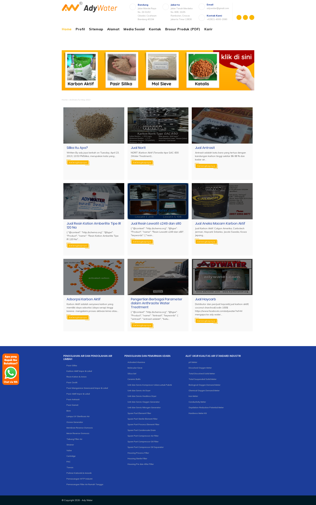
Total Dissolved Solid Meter (202, 373)
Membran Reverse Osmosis (79, 427)
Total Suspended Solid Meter (202, 379)
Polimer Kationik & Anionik (79, 473)
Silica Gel (132, 373)
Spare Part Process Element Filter (143, 424)
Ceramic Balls (134, 379)
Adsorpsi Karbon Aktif (84, 299)
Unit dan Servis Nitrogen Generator (144, 407)
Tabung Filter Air (74, 439)
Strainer (70, 444)
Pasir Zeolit (71, 382)
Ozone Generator (74, 422)
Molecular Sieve (135, 368)
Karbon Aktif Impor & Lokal (79, 371)
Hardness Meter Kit (198, 413)
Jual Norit (138, 148)
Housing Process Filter (138, 453)
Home (67, 29)
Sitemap (96, 29)
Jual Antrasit (205, 148)
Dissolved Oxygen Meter (200, 368)
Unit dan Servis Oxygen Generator (144, 402)
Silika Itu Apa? (77, 148)
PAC (68, 461)
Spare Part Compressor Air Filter (143, 436)
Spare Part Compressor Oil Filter (143, 441)
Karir (208, 29)
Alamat (113, 29)
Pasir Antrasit (72, 399)
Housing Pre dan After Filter (141, 464)
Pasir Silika (71, 365)
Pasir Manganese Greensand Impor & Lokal (87, 388)
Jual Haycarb (205, 299)
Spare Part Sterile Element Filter (143, 419)
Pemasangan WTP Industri (79, 479)
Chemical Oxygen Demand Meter (204, 390)
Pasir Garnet (72, 405)
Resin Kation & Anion (76, 376)
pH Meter (193, 362)
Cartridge (71, 456)
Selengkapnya (78, 162)
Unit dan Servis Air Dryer (139, 390)
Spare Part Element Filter (139, 413)
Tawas (69, 467)
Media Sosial (134, 29)
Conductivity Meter (197, 402)
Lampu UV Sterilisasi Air (78, 416)
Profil (80, 29)
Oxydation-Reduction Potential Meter (206, 407)
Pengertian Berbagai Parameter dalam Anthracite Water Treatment (156, 303)
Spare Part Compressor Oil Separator (146, 447)
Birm (68, 410)
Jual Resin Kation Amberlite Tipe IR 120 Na (94, 225)
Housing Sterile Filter (137, 458)
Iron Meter (193, 396)
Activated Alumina (136, 362)
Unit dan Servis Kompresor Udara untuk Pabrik (150, 385)
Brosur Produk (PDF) (182, 29)
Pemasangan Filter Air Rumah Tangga (84, 484)
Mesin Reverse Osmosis (77, 433)
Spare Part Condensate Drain (142, 430)
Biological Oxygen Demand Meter (204, 385)
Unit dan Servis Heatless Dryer (142, 396)
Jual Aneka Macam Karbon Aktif (220, 223)
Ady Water (87, 500)
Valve (69, 450)
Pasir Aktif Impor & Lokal (78, 394)
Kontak (155, 29)
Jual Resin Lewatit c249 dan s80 (156, 223)
